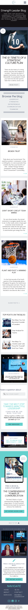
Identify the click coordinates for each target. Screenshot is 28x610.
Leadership (14, 207)
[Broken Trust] (25, 173)
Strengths (14, 147)
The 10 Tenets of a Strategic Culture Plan (14, 60)
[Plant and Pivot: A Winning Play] (25, 294)
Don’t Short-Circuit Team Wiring (14, 212)
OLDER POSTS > (14, 303)
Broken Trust (14, 151)
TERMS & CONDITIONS (12, 607)
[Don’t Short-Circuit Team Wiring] (25, 233)
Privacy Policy (19, 607)
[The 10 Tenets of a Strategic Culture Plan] (14, 42)
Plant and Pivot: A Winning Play (14, 271)
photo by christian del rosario (14, 608)
